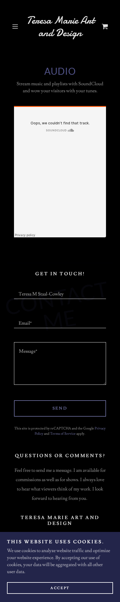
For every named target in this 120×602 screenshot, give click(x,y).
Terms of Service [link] (63, 434)
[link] (60, 26)
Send (60, 408)
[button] (16, 26)
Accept (59, 588)
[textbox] (60, 291)
